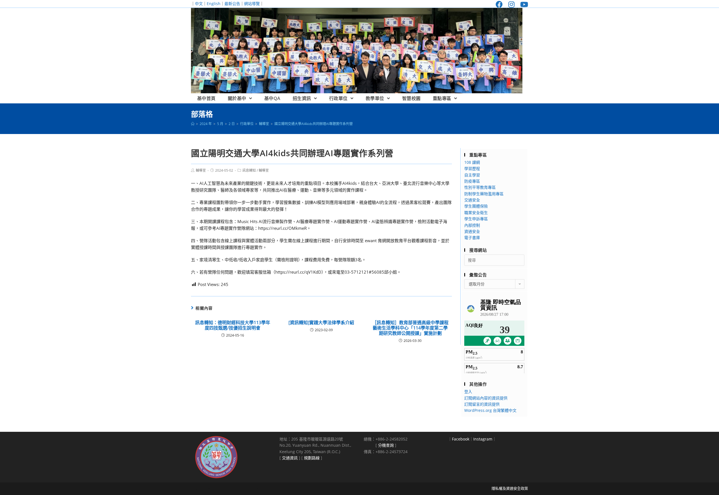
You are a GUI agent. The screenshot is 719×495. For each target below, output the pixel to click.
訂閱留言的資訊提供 (482, 404)
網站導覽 (252, 3)
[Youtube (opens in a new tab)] (522, 4)
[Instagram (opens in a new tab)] (511, 4)
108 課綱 (472, 162)
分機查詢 (386, 445)
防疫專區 (472, 181)
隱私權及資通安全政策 (510, 488)
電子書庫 (472, 237)
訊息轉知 (249, 170)
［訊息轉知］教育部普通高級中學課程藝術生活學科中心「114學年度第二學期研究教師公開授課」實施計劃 (410, 328)
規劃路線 (312, 457)
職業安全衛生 (476, 212)
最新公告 (232, 3)
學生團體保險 (476, 206)
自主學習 (472, 175)
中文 (199, 3)
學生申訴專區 (476, 218)
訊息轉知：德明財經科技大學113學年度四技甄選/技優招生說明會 (232, 325)
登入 (468, 391)
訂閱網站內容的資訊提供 (486, 398)
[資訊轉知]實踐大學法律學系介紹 (321, 322)
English (213, 3)
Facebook (460, 439)
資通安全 (472, 231)
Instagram (482, 439)
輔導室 (201, 170)
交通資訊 (290, 457)
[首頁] (192, 123)
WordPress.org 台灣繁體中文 (490, 410)
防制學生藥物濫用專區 (484, 193)
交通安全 (472, 200)
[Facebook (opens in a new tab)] (499, 4)
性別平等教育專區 (480, 187)
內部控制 (472, 225)
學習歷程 (472, 168)
